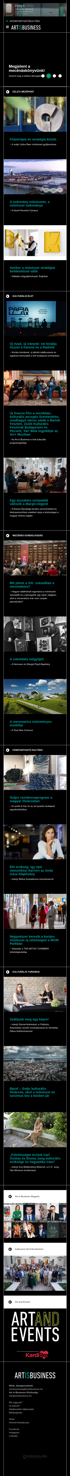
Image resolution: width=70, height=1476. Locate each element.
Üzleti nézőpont (23, 91)
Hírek (11, 1419)
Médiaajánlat (15, 1412)
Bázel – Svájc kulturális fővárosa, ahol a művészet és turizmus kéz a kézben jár (32, 1092)
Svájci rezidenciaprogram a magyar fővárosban (31, 799)
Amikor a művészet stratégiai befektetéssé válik (32, 269)
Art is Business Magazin (27, 1196)
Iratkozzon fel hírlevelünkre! (29, 1249)
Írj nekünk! (14, 1405)
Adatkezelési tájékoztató (21, 1409)
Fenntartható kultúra (28, 750)
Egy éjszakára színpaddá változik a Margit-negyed (29, 502)
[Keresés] (7, 21)
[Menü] (7, 27)
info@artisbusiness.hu (20, 1395)
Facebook (14, 1429)
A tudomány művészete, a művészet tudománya (30, 203)
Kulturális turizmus (26, 972)
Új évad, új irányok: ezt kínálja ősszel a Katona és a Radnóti (33, 345)
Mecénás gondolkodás (28, 535)
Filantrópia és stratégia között (33, 139)
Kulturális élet (23, 296)
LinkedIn (13, 1436)
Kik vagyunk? (16, 1402)
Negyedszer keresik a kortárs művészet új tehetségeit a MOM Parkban (34, 940)
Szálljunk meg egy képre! (29, 1019)
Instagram (14, 1432)
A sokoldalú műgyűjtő (27, 659)
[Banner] (35, 8)
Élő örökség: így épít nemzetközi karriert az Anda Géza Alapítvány (31, 870)
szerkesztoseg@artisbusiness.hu (26, 1389)
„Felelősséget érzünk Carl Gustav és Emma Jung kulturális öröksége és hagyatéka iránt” (35, 1158)
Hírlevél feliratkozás (19, 1422)
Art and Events (22, 1302)
